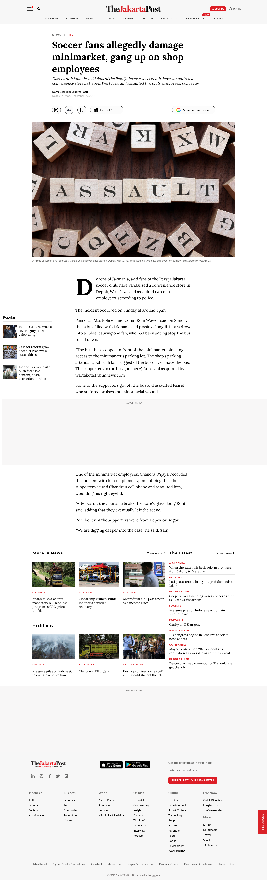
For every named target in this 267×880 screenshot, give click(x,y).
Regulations (71, 815)
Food (171, 835)
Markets (69, 820)
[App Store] (111, 764)
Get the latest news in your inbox (190, 762)
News (56, 35)
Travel (207, 834)
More (207, 817)
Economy (69, 800)
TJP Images (210, 845)
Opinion (139, 793)
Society (33, 810)
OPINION (109, 18)
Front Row (169, 18)
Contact (96, 864)
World (91, 18)
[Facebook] (50, 776)
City (70, 35)
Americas (104, 805)
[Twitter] (58, 776)
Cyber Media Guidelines (69, 864)
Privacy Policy (168, 864)
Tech (66, 805)
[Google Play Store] (137, 765)
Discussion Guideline (198, 864)
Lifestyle (173, 800)
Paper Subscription (140, 864)
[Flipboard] (66, 776)
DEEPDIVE (147, 18)
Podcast (138, 835)
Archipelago (36, 815)
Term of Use (226, 864)
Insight (138, 810)
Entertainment (177, 805)
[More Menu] (30, 9)
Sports (207, 840)
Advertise (114, 864)
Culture (173, 793)
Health (172, 825)
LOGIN (236, 8)
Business (72, 18)
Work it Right (176, 850)
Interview (139, 830)
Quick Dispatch (212, 800)
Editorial (139, 800)
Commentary (142, 805)
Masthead (40, 864)
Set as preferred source (197, 110)
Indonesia (51, 18)
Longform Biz (211, 805)
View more (155, 552)
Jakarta (33, 805)
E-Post (218, 18)
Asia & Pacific (107, 800)
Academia (140, 825)
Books (172, 840)
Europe (103, 810)
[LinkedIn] (33, 776)
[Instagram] (41, 776)
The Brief (139, 820)
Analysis (139, 815)
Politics (33, 800)
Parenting (174, 830)
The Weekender (195, 18)
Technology (175, 815)
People (172, 820)
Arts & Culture (177, 810)
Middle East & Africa (111, 815)
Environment (176, 845)
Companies (70, 810)
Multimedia (210, 829)
